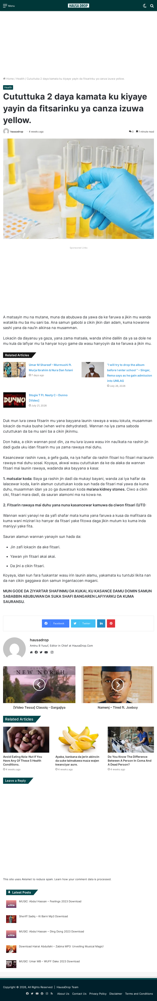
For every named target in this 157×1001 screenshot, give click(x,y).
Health (20, 78)
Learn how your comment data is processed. (82, 879)
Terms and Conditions (139, 993)
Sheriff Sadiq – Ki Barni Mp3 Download (43, 916)
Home (10, 78)
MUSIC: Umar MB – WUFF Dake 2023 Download (49, 961)
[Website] (32, 652)
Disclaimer (115, 993)
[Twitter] (42, 652)
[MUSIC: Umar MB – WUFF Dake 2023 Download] (11, 964)
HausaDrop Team (67, 987)
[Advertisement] (78, 43)
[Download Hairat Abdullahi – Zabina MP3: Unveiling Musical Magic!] (11, 949)
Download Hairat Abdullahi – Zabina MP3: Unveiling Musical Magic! (61, 946)
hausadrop (16, 131)
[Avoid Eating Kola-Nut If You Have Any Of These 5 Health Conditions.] (26, 740)
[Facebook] (37, 652)
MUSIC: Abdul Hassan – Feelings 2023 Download (50, 901)
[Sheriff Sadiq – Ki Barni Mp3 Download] (11, 919)
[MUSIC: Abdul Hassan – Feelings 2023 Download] (11, 904)
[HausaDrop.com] (78, 5)
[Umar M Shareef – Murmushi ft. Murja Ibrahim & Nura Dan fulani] (14, 369)
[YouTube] (47, 652)
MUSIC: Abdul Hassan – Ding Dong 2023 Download (51, 931)
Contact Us (79, 993)
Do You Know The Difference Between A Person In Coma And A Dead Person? (129, 760)
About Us (63, 993)
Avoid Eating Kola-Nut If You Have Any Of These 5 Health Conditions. (22, 760)
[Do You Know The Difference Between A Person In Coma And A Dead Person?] (131, 740)
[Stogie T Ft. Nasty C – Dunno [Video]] (14, 400)
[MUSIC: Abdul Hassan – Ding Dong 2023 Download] (11, 934)
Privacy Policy (98, 993)
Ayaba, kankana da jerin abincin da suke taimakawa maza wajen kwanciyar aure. (77, 760)
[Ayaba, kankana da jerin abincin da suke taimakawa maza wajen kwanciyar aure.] (78, 740)
